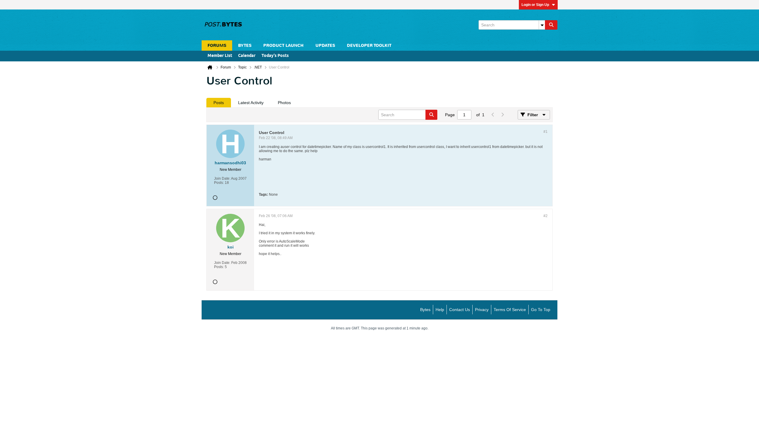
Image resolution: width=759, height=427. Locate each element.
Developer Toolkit (369, 45)
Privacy (482, 309)
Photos (284, 102)
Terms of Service (510, 309)
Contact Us (459, 309)
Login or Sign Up (535, 5)
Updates (325, 45)
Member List (220, 56)
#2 (545, 216)
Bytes (425, 309)
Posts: (219, 183)
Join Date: (222, 178)
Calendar (247, 56)
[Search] (551, 25)
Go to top (540, 309)
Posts (218, 102)
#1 (545, 132)
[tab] (218, 102)
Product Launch (283, 45)
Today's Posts (275, 56)
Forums (217, 45)
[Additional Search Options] (542, 25)
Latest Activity (251, 102)
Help (440, 309)
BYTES (244, 45)
